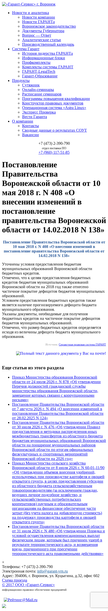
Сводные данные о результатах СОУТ (54, 130)
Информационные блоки (43, 58)
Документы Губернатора (43, 31)
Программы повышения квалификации (56, 98)
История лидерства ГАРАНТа (47, 53)
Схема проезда (14, 580)
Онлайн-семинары (38, 89)
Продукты (21, 80)
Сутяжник (31, 85)
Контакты (30, 126)
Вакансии (30, 135)
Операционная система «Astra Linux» (54, 108)
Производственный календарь (48, 44)
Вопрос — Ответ (36, 35)
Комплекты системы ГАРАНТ (47, 67)
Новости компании (38, 17)
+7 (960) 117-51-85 (54, 152)
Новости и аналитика (30, 13)
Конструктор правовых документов (52, 103)
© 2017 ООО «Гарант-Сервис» (28, 585)
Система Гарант (25, 49)
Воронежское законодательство (49, 26)
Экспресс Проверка (39, 112)
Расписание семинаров (42, 94)
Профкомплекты (36, 62)
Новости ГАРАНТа (38, 22)
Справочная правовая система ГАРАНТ (82, 344)
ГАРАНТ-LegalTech (38, 71)
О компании (22, 121)
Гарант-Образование (40, 76)
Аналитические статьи (41, 40)
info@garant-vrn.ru (52, 571)
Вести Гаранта (34, 117)
